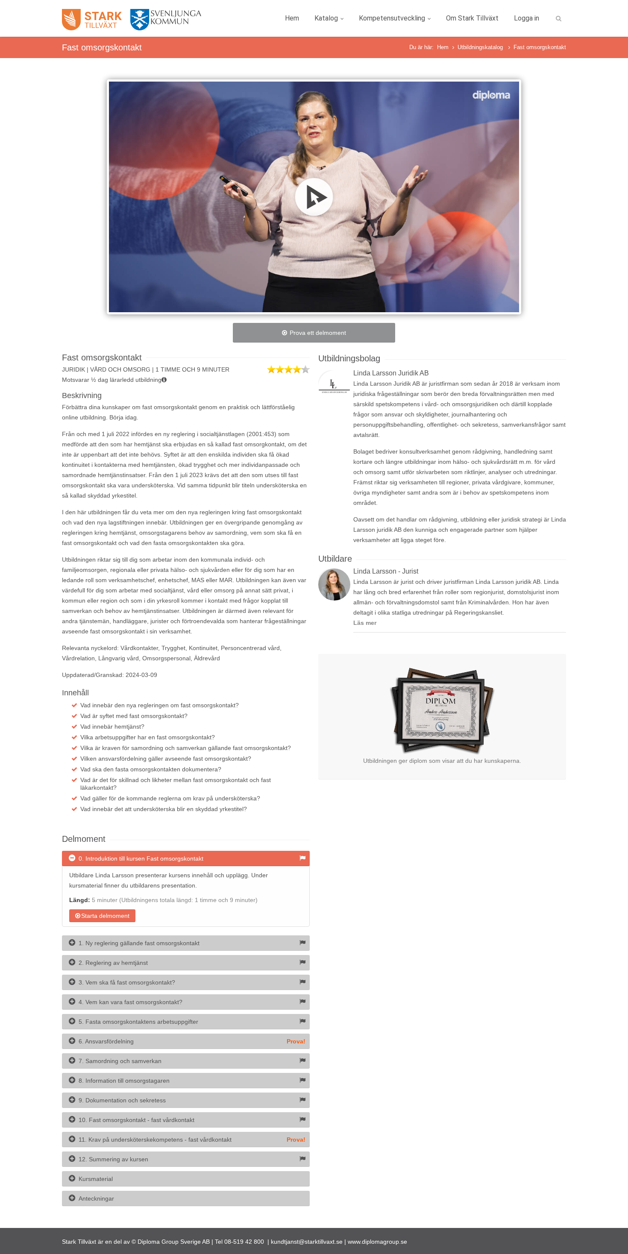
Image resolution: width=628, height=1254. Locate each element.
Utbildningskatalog (481, 47)
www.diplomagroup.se (377, 1241)
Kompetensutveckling (392, 18)
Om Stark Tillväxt (472, 18)
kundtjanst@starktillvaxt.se (307, 1241)
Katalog (326, 18)
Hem (292, 18)
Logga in (526, 18)
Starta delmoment (105, 915)
